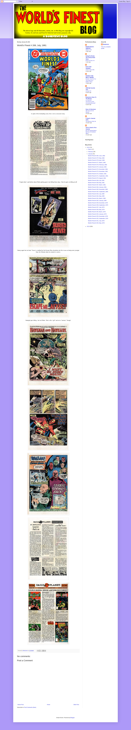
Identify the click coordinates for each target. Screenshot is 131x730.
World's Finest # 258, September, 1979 (98, 205)
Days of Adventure (91, 109)
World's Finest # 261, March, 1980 (97, 198)
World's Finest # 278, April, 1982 (96, 160)
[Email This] (38, 651)
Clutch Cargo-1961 (90, 69)
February (90, 151)
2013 (88, 226)
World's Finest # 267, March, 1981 (97, 185)
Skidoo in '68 (88, 49)
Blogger (72, 717)
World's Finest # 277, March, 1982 (97, 162)
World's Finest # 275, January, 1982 (97, 167)
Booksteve (106, 44)
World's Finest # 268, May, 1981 (96, 182)
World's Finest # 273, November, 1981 (98, 171)
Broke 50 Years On (90, 60)
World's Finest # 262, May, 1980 (96, 196)
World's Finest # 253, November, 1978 (98, 216)
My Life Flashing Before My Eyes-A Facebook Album (91, 132)
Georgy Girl (88, 91)
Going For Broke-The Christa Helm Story (90, 57)
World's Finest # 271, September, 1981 (98, 176)
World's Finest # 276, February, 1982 (97, 164)
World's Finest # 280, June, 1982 (96, 155)
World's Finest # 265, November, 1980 (98, 189)
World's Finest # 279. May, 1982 (96, 158)
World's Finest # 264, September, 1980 (98, 191)
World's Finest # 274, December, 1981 (98, 169)
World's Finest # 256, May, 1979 (96, 209)
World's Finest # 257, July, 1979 (96, 207)
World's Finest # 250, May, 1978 (96, 223)
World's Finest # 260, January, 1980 (97, 200)
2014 (88, 147)
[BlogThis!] (40, 651)
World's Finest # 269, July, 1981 (96, 180)
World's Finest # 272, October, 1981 (97, 173)
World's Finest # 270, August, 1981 (97, 178)
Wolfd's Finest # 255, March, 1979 (97, 211)
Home (48, 704)
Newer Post (21, 704)
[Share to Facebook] (43, 651)
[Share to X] (41, 651)
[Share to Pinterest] (45, 651)
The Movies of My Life (91, 121)
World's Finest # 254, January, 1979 (97, 214)
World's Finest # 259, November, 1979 (98, 203)
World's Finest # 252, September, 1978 (98, 218)
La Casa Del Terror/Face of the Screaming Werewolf (90, 102)
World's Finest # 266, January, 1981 (97, 187)
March (90, 149)
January (90, 154)
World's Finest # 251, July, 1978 (96, 220)
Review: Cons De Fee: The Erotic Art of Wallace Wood (91, 80)
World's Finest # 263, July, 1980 (96, 194)
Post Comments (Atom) (30, 707)
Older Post (76, 704)
